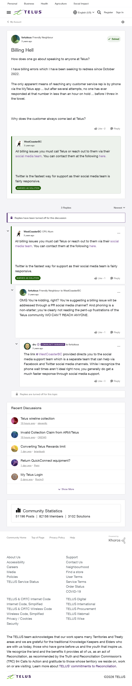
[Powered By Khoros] (117, 540)
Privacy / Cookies (19, 618)
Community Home (16, 537)
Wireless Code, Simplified (25, 614)
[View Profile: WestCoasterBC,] (18, 143)
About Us (13, 557)
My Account (15, 22)
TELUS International (80, 604)
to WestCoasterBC (71, 290)
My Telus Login (32, 474)
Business (29, 3)
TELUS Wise (75, 618)
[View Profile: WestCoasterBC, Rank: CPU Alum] (18, 233)
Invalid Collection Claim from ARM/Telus (50, 432)
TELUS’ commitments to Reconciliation (87, 666)
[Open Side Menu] (9, 12)
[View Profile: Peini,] (14, 462)
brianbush (39, 451)
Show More (68, 489)
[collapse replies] (8, 231)
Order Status (75, 586)
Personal (12, 3)
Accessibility (16, 562)
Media (11, 572)
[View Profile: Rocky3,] (14, 476)
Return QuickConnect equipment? (45, 460)
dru (34, 344)
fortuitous (26, 37)
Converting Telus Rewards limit (43, 446)
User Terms (74, 577)
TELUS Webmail (77, 614)
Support (72, 557)
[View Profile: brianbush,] (14, 448)
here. (102, 156)
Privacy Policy (57, 537)
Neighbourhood (77, 567)
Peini (36, 465)
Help (72, 537)
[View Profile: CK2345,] (14, 434)
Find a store (74, 572)
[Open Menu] (122, 22)
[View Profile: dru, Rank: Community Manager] (27, 346)
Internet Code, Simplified (24, 604)
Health (44, 3)
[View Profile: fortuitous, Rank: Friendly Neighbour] (15, 39)
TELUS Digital (76, 599)
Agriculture (61, 3)
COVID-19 (73, 591)
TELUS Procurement (81, 609)
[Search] (99, 12)
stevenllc (42, 423)
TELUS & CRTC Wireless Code (29, 609)
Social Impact (81, 3)
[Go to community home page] (28, 12)
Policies (12, 577)
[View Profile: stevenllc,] (14, 420)
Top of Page (37, 537)
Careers (12, 567)
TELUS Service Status (23, 582)
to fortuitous (72, 344)
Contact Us (74, 562)
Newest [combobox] (119, 207)
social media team (28, 156)
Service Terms (76, 582)
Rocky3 (39, 479)
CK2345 (42, 437)
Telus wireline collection (38, 418)
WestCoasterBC (33, 141)
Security (13, 623)
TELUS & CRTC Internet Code (29, 599)
